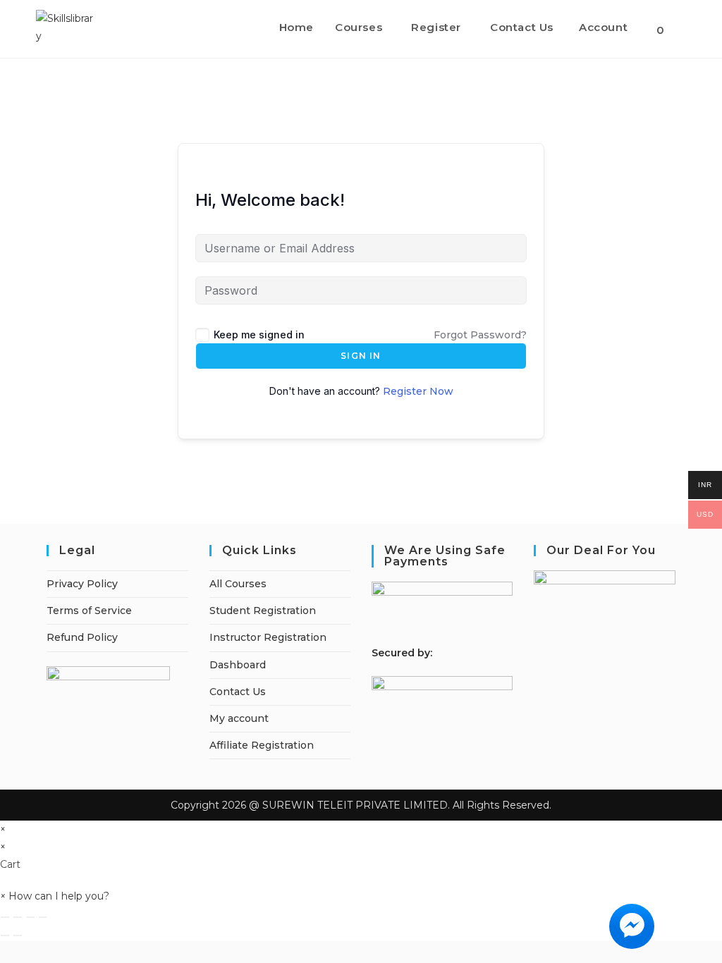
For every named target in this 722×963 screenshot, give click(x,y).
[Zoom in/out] (5, 917)
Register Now (418, 391)
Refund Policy (82, 637)
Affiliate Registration (261, 745)
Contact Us (237, 691)
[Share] (30, 917)
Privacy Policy (82, 583)
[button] (54, 896)
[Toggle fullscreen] (18, 917)
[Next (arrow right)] (18, 935)
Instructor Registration (267, 637)
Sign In (361, 355)
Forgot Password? (480, 335)
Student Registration (262, 610)
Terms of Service (89, 610)
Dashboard (237, 664)
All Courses (238, 583)
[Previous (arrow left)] (5, 935)
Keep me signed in (259, 335)
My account (239, 718)
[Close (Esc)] (43, 917)
